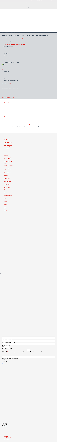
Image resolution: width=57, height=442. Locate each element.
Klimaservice (6, 151)
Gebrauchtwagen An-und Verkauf (9, 154)
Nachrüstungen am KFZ (7, 187)
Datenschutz (6, 436)
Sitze (4, 192)
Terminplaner (6, 210)
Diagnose (5, 204)
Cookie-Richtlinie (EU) (7, 437)
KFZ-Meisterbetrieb (7, 137)
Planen (5, 198)
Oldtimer (5, 189)
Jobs (4, 211)
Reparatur (5, 205)
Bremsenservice (6, 149)
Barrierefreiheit (6, 439)
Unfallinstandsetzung (7, 169)
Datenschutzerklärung (10, 351)
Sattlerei (5, 191)
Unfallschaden (6, 155)
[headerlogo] (28, 4)
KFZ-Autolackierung (7, 172)
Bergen (5, 166)
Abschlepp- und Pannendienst (8, 165)
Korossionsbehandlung (7, 185)
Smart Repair (6, 174)
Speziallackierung (7, 178)
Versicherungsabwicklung (8, 161)
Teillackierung (6, 175)
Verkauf (5, 207)
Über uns (5, 208)
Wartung (5, 202)
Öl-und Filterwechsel (7, 140)
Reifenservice (6, 152)
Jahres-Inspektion (6, 139)
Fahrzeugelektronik (7, 146)
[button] (28, 8)
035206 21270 (5, 426)
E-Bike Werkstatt (6, 201)
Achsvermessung (6, 148)
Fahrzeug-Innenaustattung (8, 195)
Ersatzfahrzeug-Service (7, 158)
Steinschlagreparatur (7, 184)
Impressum (5, 434)
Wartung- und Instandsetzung (8, 142)
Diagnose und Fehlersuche (8, 145)
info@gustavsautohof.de (6, 427)
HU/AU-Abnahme (7, 143)
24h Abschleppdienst (7, 163)
